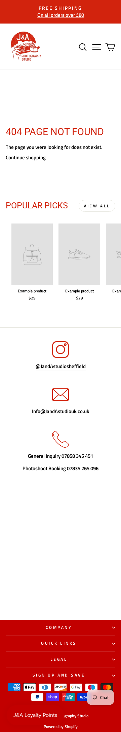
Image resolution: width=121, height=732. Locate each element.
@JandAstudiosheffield (61, 366)
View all (97, 206)
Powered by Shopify (61, 726)
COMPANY (59, 627)
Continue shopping (26, 157)
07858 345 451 (77, 456)
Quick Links (59, 643)
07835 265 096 (82, 468)
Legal (59, 659)
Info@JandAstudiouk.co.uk (60, 411)
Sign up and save (59, 675)
